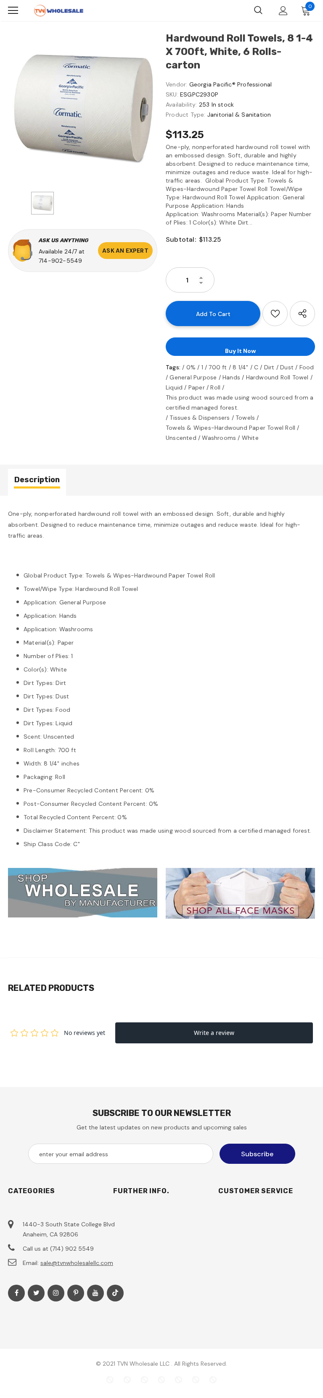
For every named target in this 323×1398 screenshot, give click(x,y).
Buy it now (240, 351)
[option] (82, 108)
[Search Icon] (258, 10)
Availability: (181, 104)
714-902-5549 (60, 260)
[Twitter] (36, 1293)
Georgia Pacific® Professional (230, 84)
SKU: (172, 94)
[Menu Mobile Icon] (13, 10)
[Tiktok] (115, 1293)
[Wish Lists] (275, 313)
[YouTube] (95, 1293)
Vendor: (176, 84)
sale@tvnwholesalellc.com (76, 1263)
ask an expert (125, 250)
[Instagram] (56, 1293)
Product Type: (186, 114)
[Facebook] (16, 1293)
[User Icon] (283, 10)
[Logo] (58, 10)
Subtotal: (181, 239)
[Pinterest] (75, 1293)
